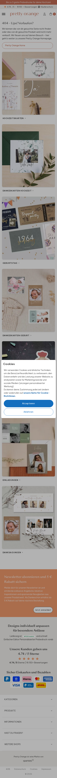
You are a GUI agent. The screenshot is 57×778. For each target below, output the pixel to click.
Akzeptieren (28, 403)
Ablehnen (28, 412)
